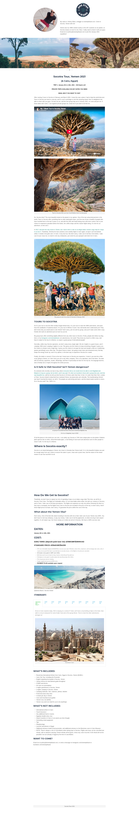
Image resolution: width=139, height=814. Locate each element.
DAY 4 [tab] (59, 602)
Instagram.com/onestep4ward (50, 338)
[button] (2, 53)
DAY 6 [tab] (73, 602)
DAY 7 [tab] (80, 602)
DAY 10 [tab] (100, 602)
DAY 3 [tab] (52, 602)
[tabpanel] (69, 637)
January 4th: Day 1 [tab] (37, 603)
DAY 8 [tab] (87, 602)
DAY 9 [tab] (94, 602)
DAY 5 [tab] (66, 602)
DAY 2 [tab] (46, 602)
